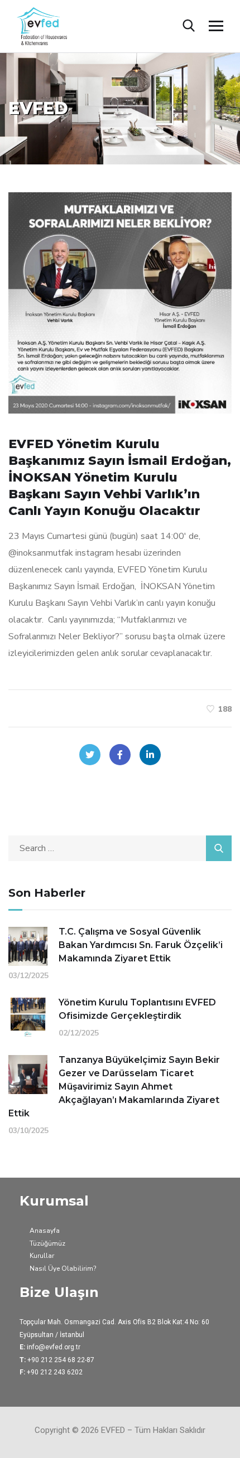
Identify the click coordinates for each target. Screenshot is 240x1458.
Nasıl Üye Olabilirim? (63, 1268)
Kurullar (42, 1255)
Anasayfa (45, 1230)
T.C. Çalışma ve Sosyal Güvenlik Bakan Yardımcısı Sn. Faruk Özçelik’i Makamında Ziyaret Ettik (141, 945)
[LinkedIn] (150, 754)
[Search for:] (120, 848)
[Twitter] (89, 754)
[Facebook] (120, 754)
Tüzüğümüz (47, 1243)
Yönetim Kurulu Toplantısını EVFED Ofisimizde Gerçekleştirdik (137, 1009)
